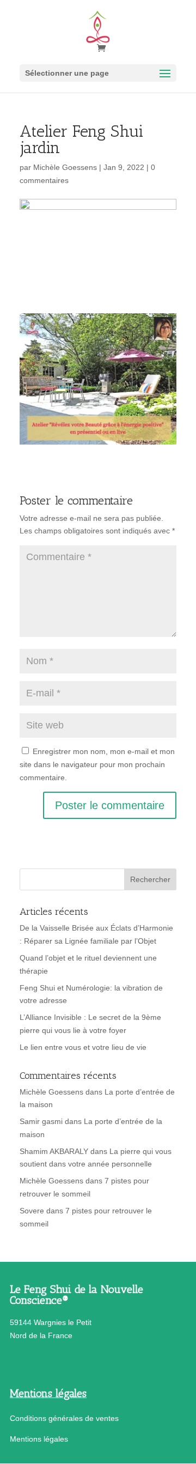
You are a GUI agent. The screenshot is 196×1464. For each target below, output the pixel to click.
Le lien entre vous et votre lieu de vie (83, 1047)
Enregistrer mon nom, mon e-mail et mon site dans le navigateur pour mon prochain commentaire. (97, 764)
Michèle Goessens (65, 167)
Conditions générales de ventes (64, 1418)
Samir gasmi (41, 1121)
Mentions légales (39, 1439)
